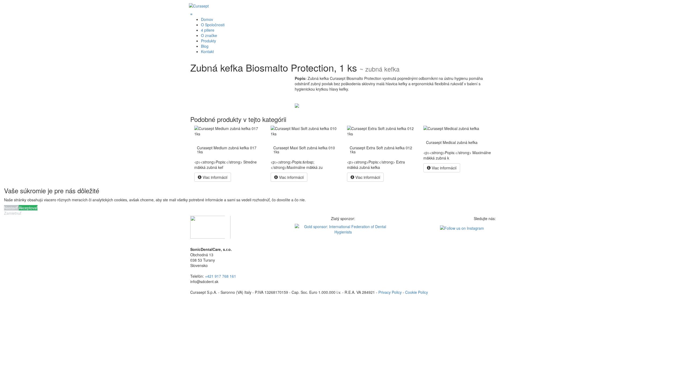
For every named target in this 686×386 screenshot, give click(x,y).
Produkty (208, 40)
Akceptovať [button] (28, 207)
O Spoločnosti (213, 24)
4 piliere (207, 30)
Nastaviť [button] (11, 207)
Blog (204, 46)
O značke (209, 35)
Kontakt (207, 51)
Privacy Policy (390, 292)
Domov (207, 19)
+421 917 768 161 (220, 276)
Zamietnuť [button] (12, 213)
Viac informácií (215, 177)
